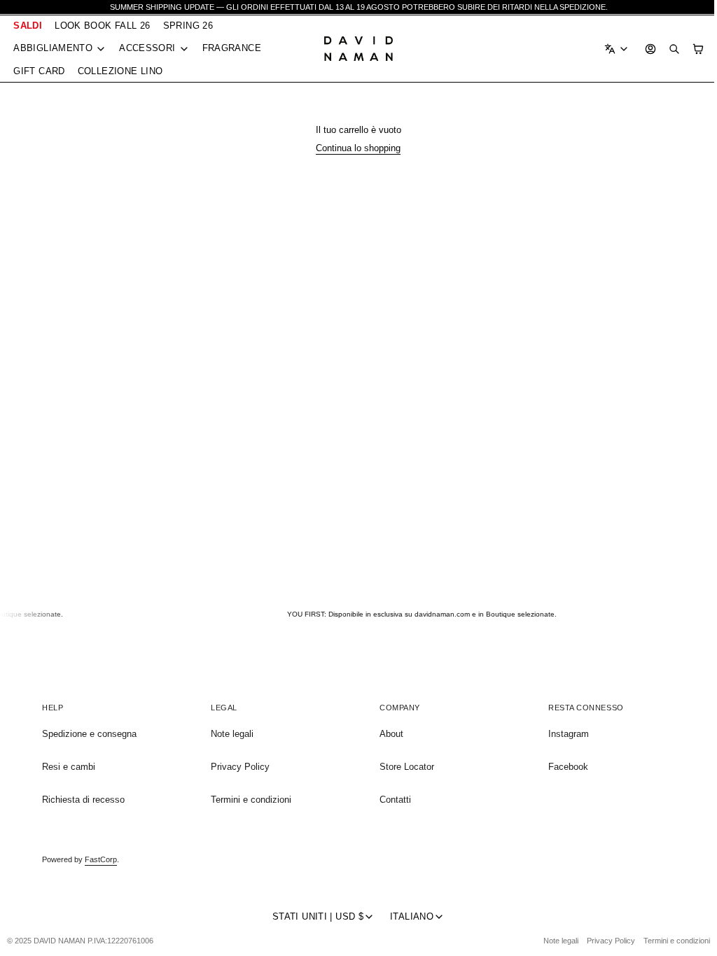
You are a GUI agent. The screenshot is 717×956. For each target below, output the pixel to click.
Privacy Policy (238, 766)
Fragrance (231, 48)
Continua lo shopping (354, 148)
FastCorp (101, 859)
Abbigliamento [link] (52, 48)
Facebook (563, 766)
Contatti (392, 799)
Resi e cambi (68, 766)
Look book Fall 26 (103, 25)
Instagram (563, 734)
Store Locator (403, 766)
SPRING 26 (188, 25)
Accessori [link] (147, 48)
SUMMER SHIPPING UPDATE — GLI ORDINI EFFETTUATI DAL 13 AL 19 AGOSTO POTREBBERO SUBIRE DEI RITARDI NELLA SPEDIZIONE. (359, 7)
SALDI (27, 25)
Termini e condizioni (249, 799)
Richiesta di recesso (83, 799)
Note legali (230, 734)
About (388, 734)
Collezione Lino (120, 71)
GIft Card (38, 71)
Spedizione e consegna (89, 734)
